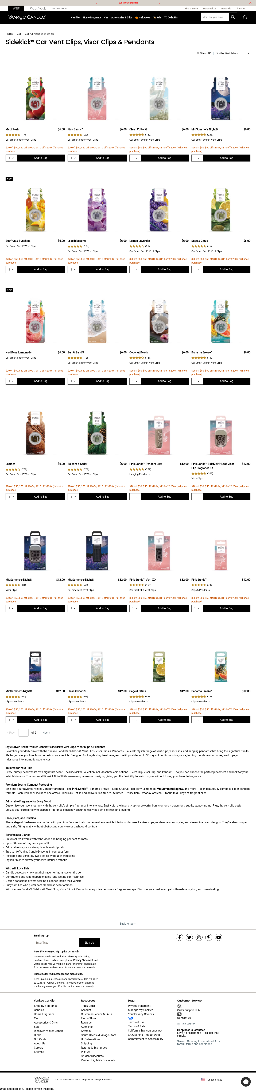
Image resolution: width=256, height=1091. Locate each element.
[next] (160, 3)
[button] (246, 1082)
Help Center (188, 1024)
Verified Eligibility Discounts (98, 1060)
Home (9, 33)
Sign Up (89, 942)
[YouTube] (218, 937)
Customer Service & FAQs (96, 1014)
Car (19, 33)
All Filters (202, 53)
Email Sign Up (41, 935)
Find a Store (88, 1018)
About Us (39, 1043)
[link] (16, 135)
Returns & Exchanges (94, 1047)
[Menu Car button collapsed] (108, 17)
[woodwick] (38, 8)
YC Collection (171, 17)
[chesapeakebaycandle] (60, 8)
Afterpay (86, 1031)
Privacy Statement (83, 960)
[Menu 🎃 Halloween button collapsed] (150, 17)
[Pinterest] (208, 937)
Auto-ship (87, 1026)
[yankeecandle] (17, 8)
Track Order (88, 1005)
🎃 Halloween (142, 17)
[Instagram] (199, 937)
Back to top (127, 923)
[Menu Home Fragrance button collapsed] (101, 17)
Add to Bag (41, 158)
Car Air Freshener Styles (39, 33)
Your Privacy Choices (141, 1014)
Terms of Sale (136, 1026)
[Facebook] (179, 937)
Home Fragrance (92, 17)
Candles (75, 17)
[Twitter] (189, 937)
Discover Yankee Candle (48, 1031)
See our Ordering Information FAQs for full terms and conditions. (198, 1043)
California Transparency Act (145, 1030)
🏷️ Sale (157, 17)
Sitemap (39, 1051)
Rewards (86, 1022)
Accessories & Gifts (121, 17)
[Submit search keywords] (233, 17)
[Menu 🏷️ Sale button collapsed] (161, 17)
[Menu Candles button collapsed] (80, 17)
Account (86, 1010)
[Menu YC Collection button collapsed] (178, 17)
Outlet (37, 1035)
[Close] (250, 3)
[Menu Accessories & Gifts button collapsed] (132, 17)
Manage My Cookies (140, 1010)
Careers (38, 1047)
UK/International (91, 1039)
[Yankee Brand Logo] (27, 17)
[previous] (96, 3)
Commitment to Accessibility (145, 1039)
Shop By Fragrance (45, 1005)
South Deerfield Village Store (98, 1035)
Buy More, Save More (128, 3)
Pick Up (85, 1051)
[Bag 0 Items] (244, 17)
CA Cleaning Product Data (144, 1034)
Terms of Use (136, 1022)
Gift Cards (40, 1039)
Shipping (86, 1043)
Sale (36, 1026)
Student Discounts (92, 1056)
